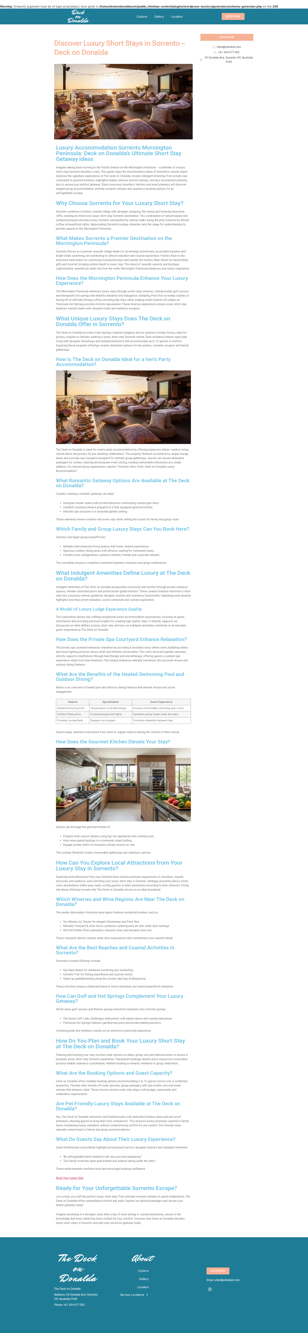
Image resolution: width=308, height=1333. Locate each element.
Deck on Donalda (78, 16)
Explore (142, 16)
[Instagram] (210, 1289)
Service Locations (132, 1295)
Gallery (159, 16)
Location (177, 16)
